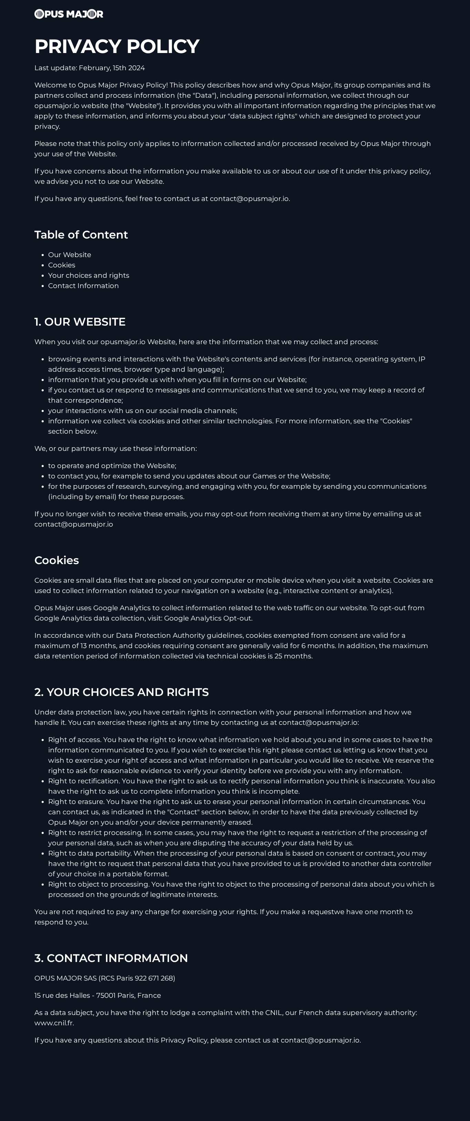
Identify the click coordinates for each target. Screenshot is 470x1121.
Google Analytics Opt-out (207, 618)
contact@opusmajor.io (249, 198)
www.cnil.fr (53, 1023)
